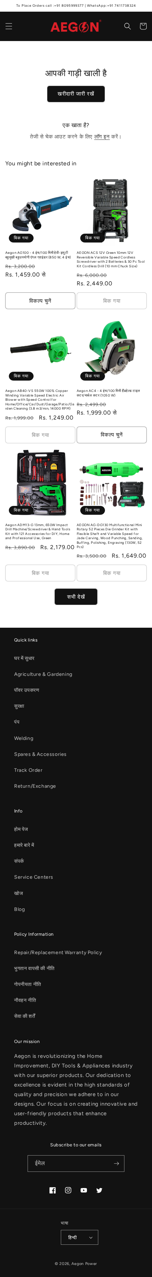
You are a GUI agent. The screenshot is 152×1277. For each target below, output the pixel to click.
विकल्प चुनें (40, 301)
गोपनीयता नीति (27, 984)
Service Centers (33, 877)
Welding (23, 738)
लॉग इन (102, 136)
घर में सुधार (24, 658)
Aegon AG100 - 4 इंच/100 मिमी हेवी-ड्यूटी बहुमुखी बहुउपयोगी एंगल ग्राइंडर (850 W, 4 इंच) (38, 255)
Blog (19, 909)
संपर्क (19, 861)
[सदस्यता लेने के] (116, 1163)
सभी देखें (76, 597)
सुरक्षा (19, 706)
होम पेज (21, 829)
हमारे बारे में (24, 845)
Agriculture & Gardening (43, 674)
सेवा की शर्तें (24, 1016)
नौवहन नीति (25, 1000)
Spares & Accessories (40, 754)
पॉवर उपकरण (26, 690)
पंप (16, 722)
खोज (18, 893)
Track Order (28, 770)
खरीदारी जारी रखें (76, 94)
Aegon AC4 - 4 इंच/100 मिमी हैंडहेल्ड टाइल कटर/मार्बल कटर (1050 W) (108, 393)
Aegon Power (84, 1263)
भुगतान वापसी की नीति (34, 968)
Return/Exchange (35, 786)
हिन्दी (72, 1237)
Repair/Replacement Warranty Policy (58, 953)
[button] (9, 26)
